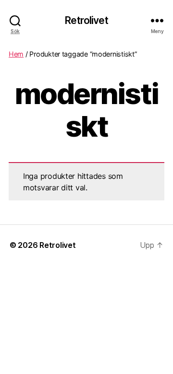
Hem (16, 54)
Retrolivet (86, 20)
